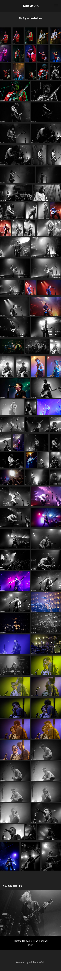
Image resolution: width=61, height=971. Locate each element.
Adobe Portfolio (37, 962)
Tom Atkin (30, 6)
